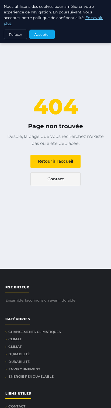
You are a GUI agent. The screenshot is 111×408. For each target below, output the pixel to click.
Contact (55, 178)
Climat (15, 339)
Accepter (42, 34)
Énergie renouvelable (31, 376)
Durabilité (19, 354)
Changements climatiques (34, 332)
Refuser (15, 34)
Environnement (24, 369)
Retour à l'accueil (55, 161)
